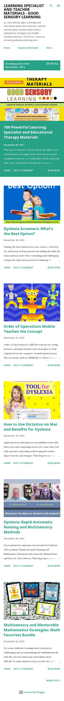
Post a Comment (23, 170)
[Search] (51, 6)
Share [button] (7, 170)
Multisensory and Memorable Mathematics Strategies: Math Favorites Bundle (32, 629)
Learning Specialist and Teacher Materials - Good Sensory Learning (24, 11)
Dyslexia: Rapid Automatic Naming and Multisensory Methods (28, 526)
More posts (53, 680)
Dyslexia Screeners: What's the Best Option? (28, 231)
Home (7, 47)
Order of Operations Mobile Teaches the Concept (29, 329)
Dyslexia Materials (28, 47)
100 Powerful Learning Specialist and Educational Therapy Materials (28, 132)
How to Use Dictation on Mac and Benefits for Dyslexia (30, 427)
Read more (54, 170)
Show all (52, 63)
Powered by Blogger (34, 692)
